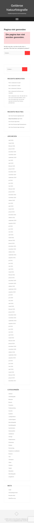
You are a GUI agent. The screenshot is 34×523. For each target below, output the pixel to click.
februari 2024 (12, 189)
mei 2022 (11, 232)
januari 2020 (12, 312)
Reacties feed (12, 495)
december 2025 (12, 151)
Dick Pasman (12, 121)
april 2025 (11, 163)
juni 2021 (11, 263)
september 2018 (12, 355)
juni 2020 (11, 297)
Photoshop (11, 442)
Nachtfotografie (12, 425)
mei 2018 (11, 366)
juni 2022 (11, 229)
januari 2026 (12, 149)
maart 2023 (11, 209)
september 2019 (12, 320)
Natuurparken (12, 431)
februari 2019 (12, 340)
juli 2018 (11, 360)
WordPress (25, 520)
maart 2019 (11, 337)
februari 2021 (12, 274)
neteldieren (11, 433)
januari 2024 (12, 191)
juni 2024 (11, 183)
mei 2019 (11, 332)
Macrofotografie (12, 422)
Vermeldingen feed (13, 492)
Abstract (10, 393)
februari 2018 (12, 375)
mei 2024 (11, 186)
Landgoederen (12, 416)
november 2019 (12, 317)
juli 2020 (11, 294)
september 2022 (12, 220)
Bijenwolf (21, 115)
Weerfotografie (12, 474)
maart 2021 (11, 272)
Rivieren (11, 453)
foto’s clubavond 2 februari (15, 88)
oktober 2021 (12, 252)
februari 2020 (12, 309)
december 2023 (12, 194)
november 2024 (12, 174)
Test (9, 456)
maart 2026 (11, 143)
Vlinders (10, 465)
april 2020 (11, 303)
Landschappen (12, 419)
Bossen (10, 402)
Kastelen (11, 413)
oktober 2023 (12, 200)
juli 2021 (11, 260)
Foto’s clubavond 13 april (14, 82)
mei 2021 (11, 266)
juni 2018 (11, 363)
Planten (10, 445)
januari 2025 (12, 169)
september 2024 (12, 177)
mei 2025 (11, 160)
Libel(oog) (21, 127)
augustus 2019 (12, 323)
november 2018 (12, 349)
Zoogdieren (11, 476)
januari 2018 (12, 378)
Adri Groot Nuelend (13, 115)
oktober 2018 (12, 352)
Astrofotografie (12, 396)
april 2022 (11, 234)
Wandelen (11, 471)
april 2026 (11, 140)
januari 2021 (12, 277)
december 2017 (12, 380)
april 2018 (11, 369)
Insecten (11, 411)
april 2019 (11, 335)
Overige (10, 436)
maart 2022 (11, 237)
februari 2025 (12, 166)
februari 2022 (12, 240)
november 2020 (12, 283)
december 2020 (12, 280)
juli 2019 (11, 326)
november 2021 (12, 249)
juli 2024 (11, 180)
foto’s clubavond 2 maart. (14, 85)
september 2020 (12, 289)
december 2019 (12, 315)
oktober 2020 (12, 286)
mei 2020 (11, 300)
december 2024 (12, 171)
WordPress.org (12, 498)
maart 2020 (11, 306)
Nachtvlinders (12, 428)
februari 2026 (12, 146)
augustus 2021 (12, 257)
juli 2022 (11, 226)
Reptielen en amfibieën (14, 451)
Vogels (10, 468)
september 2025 (12, 157)
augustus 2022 (12, 223)
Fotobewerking (12, 408)
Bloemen (11, 399)
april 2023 (11, 206)
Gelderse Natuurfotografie (17, 7)
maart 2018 (11, 372)
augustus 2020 (12, 292)
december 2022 (12, 214)
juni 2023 (11, 203)
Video (10, 462)
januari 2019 (12, 343)
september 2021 (12, 254)
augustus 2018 (12, 357)
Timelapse (11, 459)
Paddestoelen (12, 439)
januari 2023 (12, 211)
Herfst (20, 118)
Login (10, 489)
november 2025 (12, 154)
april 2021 (11, 269)
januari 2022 (12, 243)
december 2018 (12, 346)
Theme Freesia (9, 520)
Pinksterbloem (22, 124)
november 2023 (12, 197)
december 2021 (12, 246)
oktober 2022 (12, 217)
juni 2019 (11, 329)
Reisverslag (11, 448)
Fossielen (11, 405)
